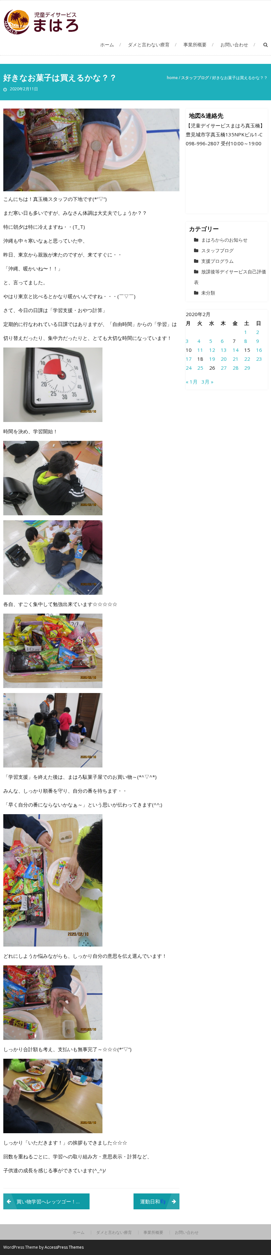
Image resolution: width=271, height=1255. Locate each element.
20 (224, 358)
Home (172, 77)
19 (212, 358)
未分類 (208, 293)
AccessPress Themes (64, 1247)
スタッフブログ (195, 77)
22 (247, 358)
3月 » (207, 381)
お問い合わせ (234, 44)
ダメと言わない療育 (149, 44)
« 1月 (192, 381)
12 (212, 350)
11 (200, 350)
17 (189, 358)
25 (200, 367)
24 (189, 367)
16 (259, 350)
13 (224, 350)
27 (224, 367)
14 (236, 350)
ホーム (107, 44)
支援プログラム (217, 261)
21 (236, 358)
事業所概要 (195, 44)
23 (259, 358)
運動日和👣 (153, 1201)
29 (247, 367)
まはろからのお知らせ (224, 240)
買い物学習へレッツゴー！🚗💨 (53, 1201)
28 (236, 367)
